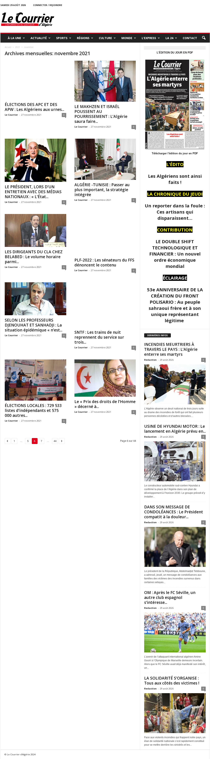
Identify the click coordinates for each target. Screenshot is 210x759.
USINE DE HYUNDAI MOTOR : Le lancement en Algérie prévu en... (175, 429)
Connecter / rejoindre (47, 5)
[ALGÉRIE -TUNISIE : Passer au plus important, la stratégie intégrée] (105, 159)
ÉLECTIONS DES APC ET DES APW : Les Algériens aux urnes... (34, 107)
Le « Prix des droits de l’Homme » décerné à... (105, 404)
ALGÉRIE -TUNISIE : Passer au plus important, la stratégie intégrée (102, 189)
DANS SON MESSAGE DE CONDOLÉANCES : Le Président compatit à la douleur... (173, 512)
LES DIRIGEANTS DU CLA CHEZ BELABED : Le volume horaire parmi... (34, 256)
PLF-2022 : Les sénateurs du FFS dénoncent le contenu (104, 262)
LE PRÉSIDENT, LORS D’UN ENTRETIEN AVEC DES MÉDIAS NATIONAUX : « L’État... (33, 191)
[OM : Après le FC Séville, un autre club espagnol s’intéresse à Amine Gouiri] (175, 632)
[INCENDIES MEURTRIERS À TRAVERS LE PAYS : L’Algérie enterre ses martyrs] (175, 384)
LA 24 (169, 38)
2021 (17, 47)
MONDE (126, 38)
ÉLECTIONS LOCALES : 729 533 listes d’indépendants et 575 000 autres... (33, 410)
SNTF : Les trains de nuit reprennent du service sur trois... (99, 337)
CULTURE (105, 38)
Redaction (150, 359)
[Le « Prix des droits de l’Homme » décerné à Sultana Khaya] (105, 378)
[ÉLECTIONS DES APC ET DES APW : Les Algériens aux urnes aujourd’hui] (35, 80)
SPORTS (61, 38)
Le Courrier (11, 114)
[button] (203, 38)
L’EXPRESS (149, 38)
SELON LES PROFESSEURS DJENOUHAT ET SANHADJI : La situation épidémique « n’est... (33, 325)
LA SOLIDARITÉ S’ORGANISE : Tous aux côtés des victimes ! (171, 680)
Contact (190, 38)
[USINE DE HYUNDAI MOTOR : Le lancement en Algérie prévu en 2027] (175, 461)
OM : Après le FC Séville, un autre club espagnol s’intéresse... (169, 597)
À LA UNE (14, 38)
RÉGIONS (83, 38)
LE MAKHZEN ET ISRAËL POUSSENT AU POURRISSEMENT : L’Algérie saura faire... (100, 114)
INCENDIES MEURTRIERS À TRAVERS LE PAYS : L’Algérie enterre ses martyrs (170, 349)
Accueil (8, 47)
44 (55, 441)
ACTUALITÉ (39, 38)
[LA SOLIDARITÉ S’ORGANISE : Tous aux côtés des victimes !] (175, 713)
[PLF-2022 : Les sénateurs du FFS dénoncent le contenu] (105, 234)
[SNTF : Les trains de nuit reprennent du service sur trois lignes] (105, 304)
